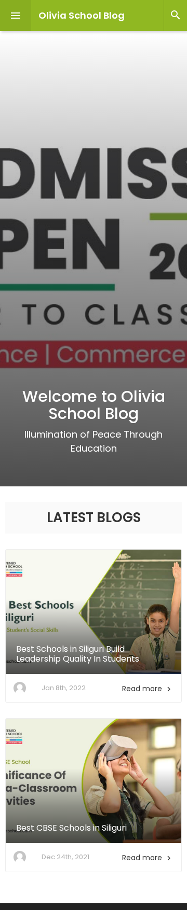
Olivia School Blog (81, 15)
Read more (147, 688)
